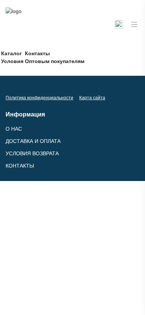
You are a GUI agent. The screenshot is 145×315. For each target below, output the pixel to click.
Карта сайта (92, 97)
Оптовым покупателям (54, 61)
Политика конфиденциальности (39, 97)
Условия (12, 61)
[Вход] (119, 24)
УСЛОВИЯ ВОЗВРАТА (32, 153)
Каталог (11, 53)
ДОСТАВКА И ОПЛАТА (33, 141)
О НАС (14, 129)
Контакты (37, 53)
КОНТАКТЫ (20, 166)
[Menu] (134, 24)
